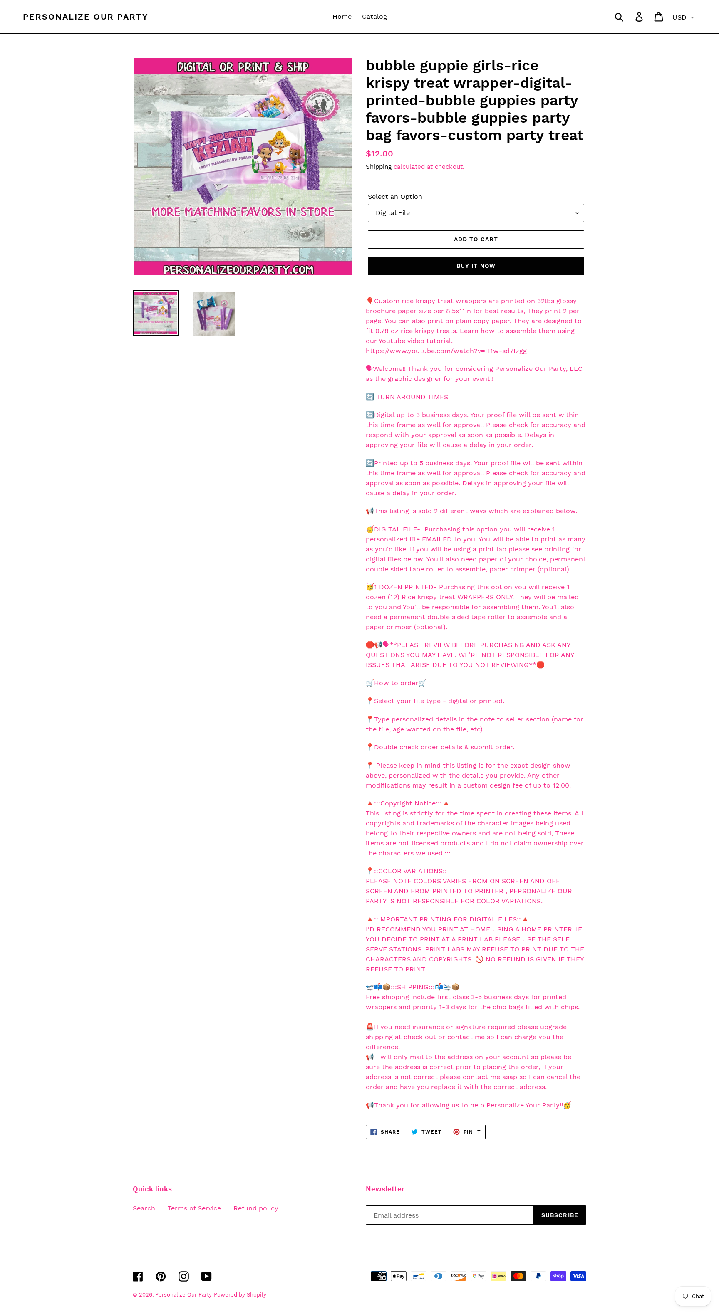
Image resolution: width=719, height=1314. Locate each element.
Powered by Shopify (240, 1295)
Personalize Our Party (86, 17)
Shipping (379, 166)
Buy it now (476, 265)
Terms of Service (194, 1208)
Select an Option (395, 196)
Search (144, 1208)
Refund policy (255, 1208)
